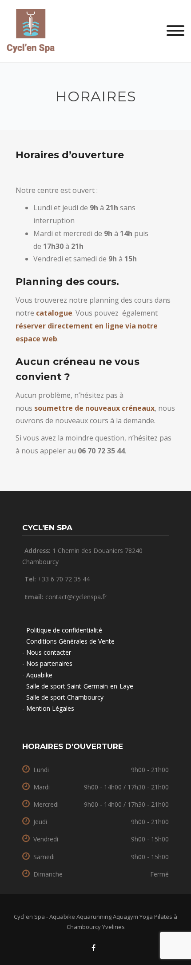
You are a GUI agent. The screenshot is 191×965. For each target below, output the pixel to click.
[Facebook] (93, 947)
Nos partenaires (49, 663)
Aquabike (39, 675)
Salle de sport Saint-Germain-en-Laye (79, 686)
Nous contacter (48, 652)
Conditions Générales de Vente (70, 641)
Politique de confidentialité (64, 630)
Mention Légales (50, 708)
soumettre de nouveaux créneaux (94, 408)
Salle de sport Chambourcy (64, 697)
